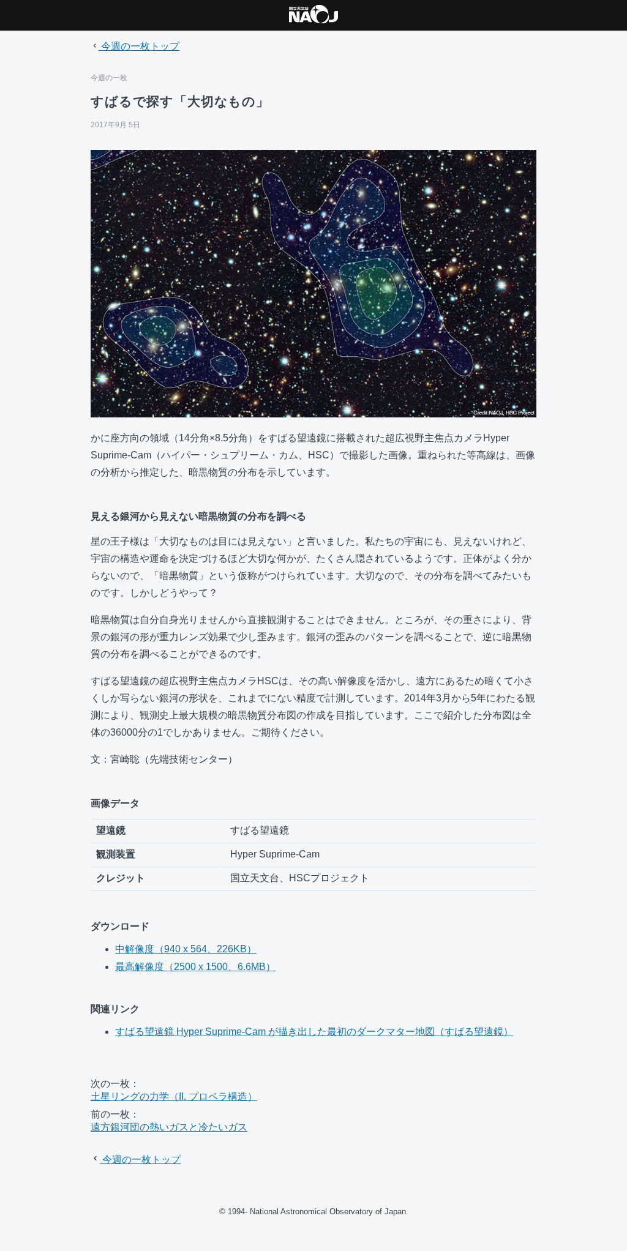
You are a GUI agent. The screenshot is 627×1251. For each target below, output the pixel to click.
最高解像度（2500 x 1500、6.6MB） (195, 967)
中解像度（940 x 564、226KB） (186, 949)
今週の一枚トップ (139, 46)
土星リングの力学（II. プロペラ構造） (174, 1096)
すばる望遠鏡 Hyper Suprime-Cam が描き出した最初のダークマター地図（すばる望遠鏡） (314, 1031)
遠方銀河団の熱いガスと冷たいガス (169, 1127)
